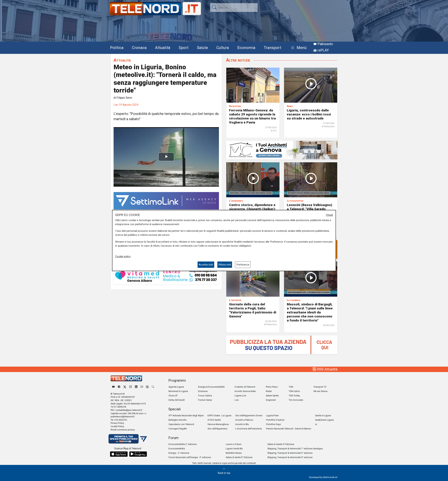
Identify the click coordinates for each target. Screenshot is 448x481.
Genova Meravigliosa (218, 424)
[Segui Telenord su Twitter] (125, 387)
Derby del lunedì (177, 400)
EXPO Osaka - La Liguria (219, 415)
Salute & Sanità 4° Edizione (280, 444)
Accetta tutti (206, 264)
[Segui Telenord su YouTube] (113, 387)
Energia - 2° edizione (179, 453)
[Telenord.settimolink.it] (281, 344)
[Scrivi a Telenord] (142, 387)
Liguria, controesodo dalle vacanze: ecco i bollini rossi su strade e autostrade (309, 114)
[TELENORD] (126, 378)
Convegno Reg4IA (178, 428)
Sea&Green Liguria (324, 420)
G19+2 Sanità (214, 420)
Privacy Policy (117, 423)
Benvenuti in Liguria (178, 391)
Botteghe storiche (178, 420)
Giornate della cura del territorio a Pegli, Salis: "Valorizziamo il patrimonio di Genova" (252, 310)
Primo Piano (272, 386)
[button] (298, 48)
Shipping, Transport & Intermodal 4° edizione (290, 457)
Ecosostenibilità (177, 448)
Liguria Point (272, 415)
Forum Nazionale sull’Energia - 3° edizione (190, 457)
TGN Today (294, 395)
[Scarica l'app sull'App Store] (118, 454)
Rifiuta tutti (224, 264)
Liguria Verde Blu (234, 448)
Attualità (162, 47)
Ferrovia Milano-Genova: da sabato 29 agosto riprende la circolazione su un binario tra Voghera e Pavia (252, 116)
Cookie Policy (117, 426)
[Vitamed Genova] (166, 275)
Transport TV (319, 386)
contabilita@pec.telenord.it (128, 410)
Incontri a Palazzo (244, 420)
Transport (272, 47)
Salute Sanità (272, 395)
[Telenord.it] (127, 438)
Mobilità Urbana (234, 453)
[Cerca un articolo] (153, 387)
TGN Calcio (294, 391)
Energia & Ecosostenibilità (211, 386)
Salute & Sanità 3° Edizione (239, 457)
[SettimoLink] (166, 200)
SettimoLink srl (330, 477)
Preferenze (242, 264)
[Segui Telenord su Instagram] (130, 387)
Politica (117, 47)
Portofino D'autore (275, 420)
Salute (202, 47)
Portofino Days (273, 424)
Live (237, 400)
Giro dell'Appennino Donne (248, 415)
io (316, 424)
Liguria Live (240, 395)
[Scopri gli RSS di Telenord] (147, 387)
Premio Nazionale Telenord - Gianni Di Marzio (288, 428)
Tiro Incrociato (296, 400)
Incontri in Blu (242, 424)
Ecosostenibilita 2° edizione (183, 444)
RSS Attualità (326, 369)
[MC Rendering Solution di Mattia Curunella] (281, 149)
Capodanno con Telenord (181, 424)
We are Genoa (320, 391)
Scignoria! (271, 400)
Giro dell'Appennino (217, 428)
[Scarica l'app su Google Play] (138, 454)
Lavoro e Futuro (233, 444)
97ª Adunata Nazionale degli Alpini (186, 415)
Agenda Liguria (176, 386)
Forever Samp (205, 400)
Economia (246, 47)
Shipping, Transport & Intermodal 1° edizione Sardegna (295, 448)
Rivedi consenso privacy (123, 429)
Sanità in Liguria (323, 415)
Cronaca (139, 47)
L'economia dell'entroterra (248, 428)
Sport (183, 47)
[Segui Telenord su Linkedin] (136, 387)
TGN (291, 386)
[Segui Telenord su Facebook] (119, 387)
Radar (269, 391)
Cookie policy (123, 256)
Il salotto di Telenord (245, 386)
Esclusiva (203, 391)
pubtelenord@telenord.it (123, 416)
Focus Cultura (205, 395)
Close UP (173, 395)
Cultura (222, 47)
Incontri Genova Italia (245, 391)
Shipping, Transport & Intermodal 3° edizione (290, 453)
